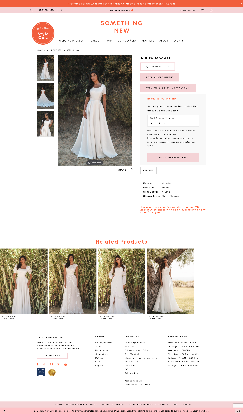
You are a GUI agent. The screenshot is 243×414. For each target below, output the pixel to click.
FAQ (127, 369)
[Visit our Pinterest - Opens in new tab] (58, 364)
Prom (97, 362)
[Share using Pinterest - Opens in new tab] (132, 169)
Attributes (148, 170)
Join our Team (131, 362)
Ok (238, 410)
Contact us (130, 365)
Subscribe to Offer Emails (137, 384)
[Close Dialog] (4, 410)
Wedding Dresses (103, 343)
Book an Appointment (160, 77)
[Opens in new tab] (41, 372)
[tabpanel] (45, 69)
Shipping (106, 404)
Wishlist (187, 404)
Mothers (99, 358)
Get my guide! (52, 356)
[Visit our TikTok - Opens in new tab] (44, 364)
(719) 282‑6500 (132, 354)
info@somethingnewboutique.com (141, 358)
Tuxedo (98, 346)
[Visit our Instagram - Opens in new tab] (51, 364)
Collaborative (131, 373)
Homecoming (101, 350)
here (206, 410)
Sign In (161, 404)
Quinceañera (101, 354)
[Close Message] (240, 3)
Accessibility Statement (141, 404)
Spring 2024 (73, 50)
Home (40, 50)
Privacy (93, 404)
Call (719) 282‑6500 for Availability (168, 88)
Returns (120, 404)
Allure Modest (55, 50)
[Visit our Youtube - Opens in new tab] (65, 364)
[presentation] (24, 281)
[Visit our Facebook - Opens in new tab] (37, 364)
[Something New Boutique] (121, 27)
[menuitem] (31, 10)
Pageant (99, 365)
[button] (31, 10)
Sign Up (174, 404)
